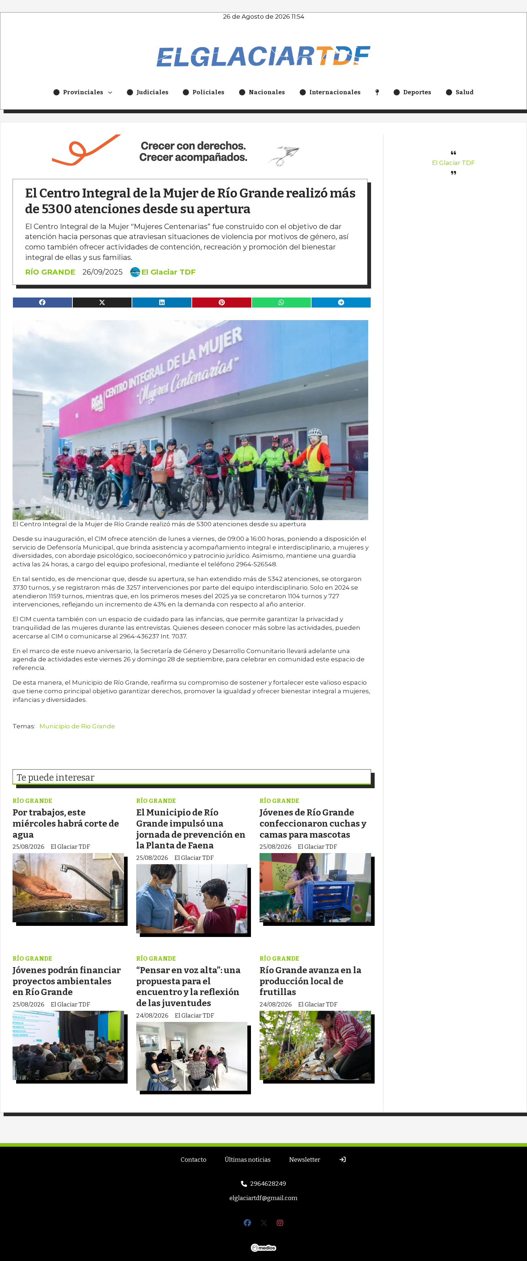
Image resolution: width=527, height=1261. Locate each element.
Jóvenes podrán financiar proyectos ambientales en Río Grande (67, 981)
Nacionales (267, 92)
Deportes (417, 92)
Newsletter (304, 1160)
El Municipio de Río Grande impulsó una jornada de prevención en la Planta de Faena (191, 829)
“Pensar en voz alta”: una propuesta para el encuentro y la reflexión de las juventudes (188, 986)
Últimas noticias (248, 1160)
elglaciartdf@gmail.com (263, 1198)
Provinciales (83, 92)
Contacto (193, 1160)
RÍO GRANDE (50, 271)
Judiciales (152, 92)
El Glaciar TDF (168, 272)
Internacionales (335, 92)
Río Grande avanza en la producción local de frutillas (310, 981)
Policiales (208, 92)
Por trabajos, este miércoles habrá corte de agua (66, 823)
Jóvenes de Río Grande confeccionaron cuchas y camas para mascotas (313, 823)
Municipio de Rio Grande (77, 726)
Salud (465, 92)
